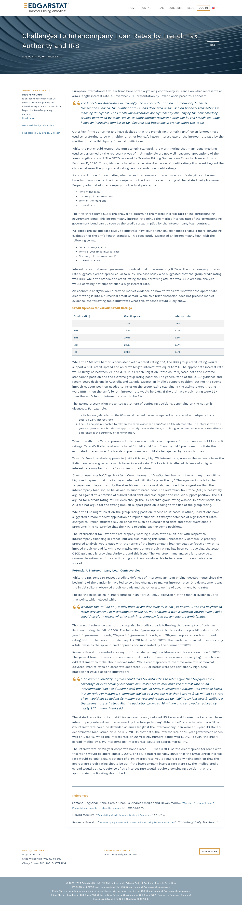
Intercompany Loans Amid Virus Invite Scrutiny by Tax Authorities (137, 822)
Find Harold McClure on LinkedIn (41, 132)
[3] (221, 652)
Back (213, 44)
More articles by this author (38, 125)
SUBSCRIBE (209, 851)
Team (160, 7)
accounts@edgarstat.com (120, 854)
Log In (203, 7)
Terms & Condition (165, 883)
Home (132, 7)
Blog (191, 7)
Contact (146, 7)
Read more (28, 118)
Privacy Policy (133, 883)
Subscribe (176, 7)
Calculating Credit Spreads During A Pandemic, (124, 815)
